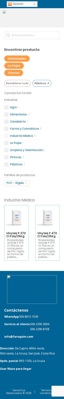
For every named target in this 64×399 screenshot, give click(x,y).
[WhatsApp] (44, 4)
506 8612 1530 (28, 317)
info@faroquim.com (18, 337)
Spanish (17, 3)
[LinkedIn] (56, 4)
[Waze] (49, 4)
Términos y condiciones (48, 391)
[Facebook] (61, 4)
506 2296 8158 (39, 329)
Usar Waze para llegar (15, 369)
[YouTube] (12, 378)
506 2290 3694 (39, 324)
